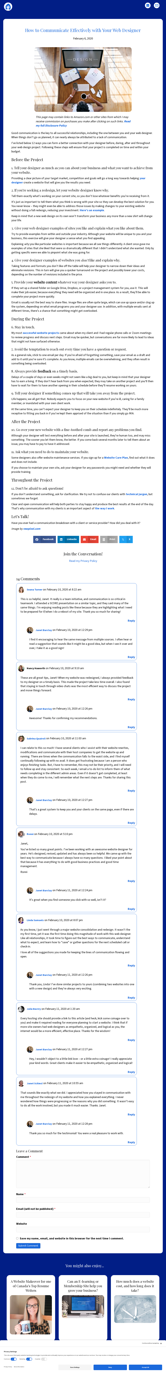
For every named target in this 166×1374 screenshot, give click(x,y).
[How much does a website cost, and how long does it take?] (135, 1308)
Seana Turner (34, 589)
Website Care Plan (116, 458)
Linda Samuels (35, 920)
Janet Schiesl (35, 1083)
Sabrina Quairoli (36, 738)
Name (21, 1194)
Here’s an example (92, 210)
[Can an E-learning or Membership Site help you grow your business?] (83, 1308)
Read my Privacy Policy (83, 561)
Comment (23, 1157)
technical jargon (136, 494)
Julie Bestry (34, 1009)
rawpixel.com (31, 529)
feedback (44, 371)
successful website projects (41, 333)
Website (21, 1224)
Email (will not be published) (35, 1209)
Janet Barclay (44, 630)
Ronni (30, 834)
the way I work (104, 508)
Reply (131, 621)
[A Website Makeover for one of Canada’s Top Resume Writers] (31, 1308)
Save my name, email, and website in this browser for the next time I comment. (72, 1238)
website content (45, 282)
